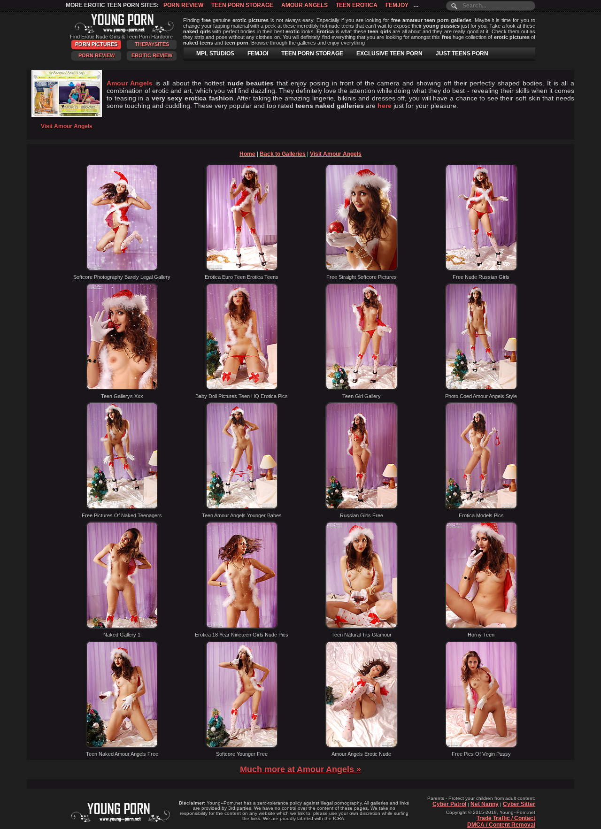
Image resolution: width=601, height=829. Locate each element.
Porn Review (183, 5)
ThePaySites (152, 44)
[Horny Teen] (481, 626)
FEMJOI (257, 53)
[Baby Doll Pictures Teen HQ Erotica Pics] (242, 388)
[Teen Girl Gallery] (361, 388)
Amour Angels (304, 5)
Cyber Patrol (449, 804)
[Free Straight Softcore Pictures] (361, 269)
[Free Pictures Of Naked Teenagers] (122, 507)
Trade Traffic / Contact (506, 818)
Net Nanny (484, 804)
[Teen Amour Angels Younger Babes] (242, 507)
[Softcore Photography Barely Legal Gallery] (122, 269)
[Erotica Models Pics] (481, 507)
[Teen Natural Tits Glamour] (361, 626)
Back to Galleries (283, 154)
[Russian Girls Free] (361, 507)
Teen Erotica (357, 5)
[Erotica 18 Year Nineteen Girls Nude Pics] (242, 626)
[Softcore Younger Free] (242, 746)
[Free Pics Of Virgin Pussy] (481, 746)
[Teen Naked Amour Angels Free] (122, 746)
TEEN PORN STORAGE (312, 53)
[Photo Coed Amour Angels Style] (481, 388)
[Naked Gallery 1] (122, 626)
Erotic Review (151, 55)
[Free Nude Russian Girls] (481, 269)
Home (247, 154)
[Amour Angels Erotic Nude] (361, 746)
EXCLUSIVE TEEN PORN (389, 53)
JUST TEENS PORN (462, 53)
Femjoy (396, 5)
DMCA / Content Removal (501, 824)
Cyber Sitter (519, 804)
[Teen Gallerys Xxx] (122, 388)
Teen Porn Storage (242, 5)
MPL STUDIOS (215, 53)
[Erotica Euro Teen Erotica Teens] (242, 269)
